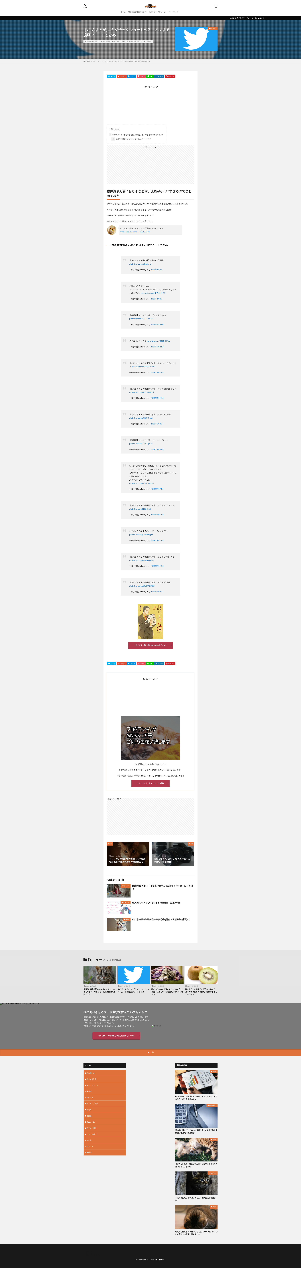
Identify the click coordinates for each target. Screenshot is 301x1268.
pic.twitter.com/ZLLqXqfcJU (140, 443)
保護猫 (127, 919)
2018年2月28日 (157, 449)
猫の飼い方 (91, 1073)
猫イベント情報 (92, 1104)
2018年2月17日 (157, 514)
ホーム (123, 12)
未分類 (89, 1152)
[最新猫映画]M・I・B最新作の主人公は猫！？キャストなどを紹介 (162, 887)
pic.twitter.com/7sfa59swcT (140, 264)
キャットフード (92, 1085)
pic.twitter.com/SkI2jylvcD (140, 509)
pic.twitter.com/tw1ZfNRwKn (141, 392)
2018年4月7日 (157, 269)
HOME (87, 61)
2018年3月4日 (157, 424)
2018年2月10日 (157, 566)
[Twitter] (111, 76)
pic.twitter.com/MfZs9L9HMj (153, 293)
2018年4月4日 (157, 299)
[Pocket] (141, 76)
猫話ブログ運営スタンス (137, 12)
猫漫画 (131, 41)
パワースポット (92, 1134)
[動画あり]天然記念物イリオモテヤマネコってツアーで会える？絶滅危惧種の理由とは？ (99, 991)
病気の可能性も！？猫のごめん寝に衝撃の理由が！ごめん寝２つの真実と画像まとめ (196, 1232)
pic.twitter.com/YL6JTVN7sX (141, 318)
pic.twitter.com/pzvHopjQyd (141, 534)
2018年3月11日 (157, 398)
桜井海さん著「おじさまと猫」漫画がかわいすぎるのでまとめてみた (136, 135)
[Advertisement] (150, 104)
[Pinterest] (170, 76)
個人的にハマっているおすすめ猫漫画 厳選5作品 (156, 902)
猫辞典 (89, 1140)
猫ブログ (90, 1146)
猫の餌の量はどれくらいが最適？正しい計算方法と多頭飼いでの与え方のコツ (196, 1131)
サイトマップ (173, 12)
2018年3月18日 (157, 372)
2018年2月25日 (157, 489)
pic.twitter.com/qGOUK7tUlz (141, 418)
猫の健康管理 (91, 1079)
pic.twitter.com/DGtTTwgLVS (141, 483)
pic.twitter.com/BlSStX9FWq (158, 341)
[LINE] (150, 76)
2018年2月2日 (157, 591)
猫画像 (89, 1110)
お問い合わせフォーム (157, 12)
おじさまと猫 (138, 41)
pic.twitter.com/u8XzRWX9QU (141, 586)
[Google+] (122, 76)
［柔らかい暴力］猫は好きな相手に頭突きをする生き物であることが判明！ (196, 1165)
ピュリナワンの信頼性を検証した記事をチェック (116, 1036)
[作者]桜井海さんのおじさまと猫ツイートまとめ (131, 139)
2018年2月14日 (157, 540)
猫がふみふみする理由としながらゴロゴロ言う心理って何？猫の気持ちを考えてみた (167, 991)
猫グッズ (90, 1097)
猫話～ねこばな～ (157, 1259)
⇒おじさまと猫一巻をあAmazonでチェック (150, 645)
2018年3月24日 (157, 347)
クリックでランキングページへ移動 (150, 783)
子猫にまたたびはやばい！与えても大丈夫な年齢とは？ (195, 1199)
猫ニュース (117, 41)
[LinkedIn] (159, 76)
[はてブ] (131, 76)
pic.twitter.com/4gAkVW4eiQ (141, 560)
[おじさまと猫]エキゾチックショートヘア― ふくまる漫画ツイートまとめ (127, 61)
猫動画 (89, 1116)
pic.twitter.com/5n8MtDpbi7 (143, 366)
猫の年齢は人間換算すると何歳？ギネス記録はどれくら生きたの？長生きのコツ (196, 1097)
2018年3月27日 (157, 324)
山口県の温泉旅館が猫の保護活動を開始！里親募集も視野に (160, 919)
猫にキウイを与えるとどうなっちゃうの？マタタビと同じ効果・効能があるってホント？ (201, 991)
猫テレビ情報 (91, 1128)
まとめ (126, 41)
